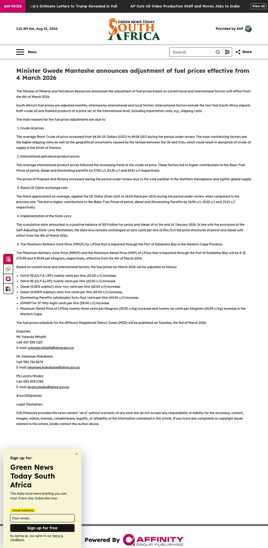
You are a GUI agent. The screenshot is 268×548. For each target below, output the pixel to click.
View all (258, 6)
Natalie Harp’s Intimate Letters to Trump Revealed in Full (64, 6)
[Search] (217, 51)
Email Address (23, 510)
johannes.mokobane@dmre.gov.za (53, 367)
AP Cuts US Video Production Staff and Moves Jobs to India (185, 6)
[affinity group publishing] (8, 279)
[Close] (76, 454)
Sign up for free (42, 527)
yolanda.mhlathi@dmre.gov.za (50, 348)
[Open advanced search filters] (227, 51)
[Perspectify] (8, 269)
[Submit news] (8, 259)
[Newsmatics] (8, 289)
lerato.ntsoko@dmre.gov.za (48, 387)
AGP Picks (13, 6)
